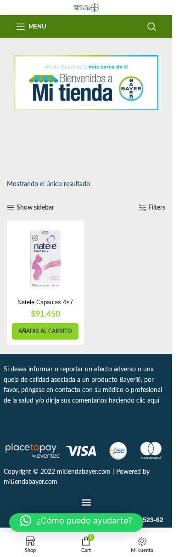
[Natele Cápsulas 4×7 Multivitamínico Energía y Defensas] (45, 259)
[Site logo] (86, 7)
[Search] (152, 26)
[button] (45, 331)
